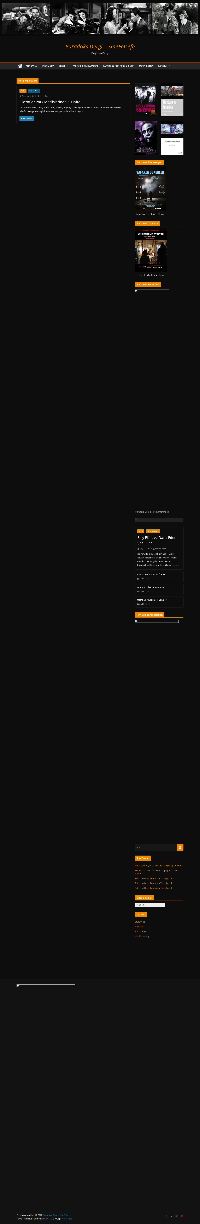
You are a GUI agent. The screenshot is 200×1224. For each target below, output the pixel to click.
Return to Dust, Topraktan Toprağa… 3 (153, 1103)
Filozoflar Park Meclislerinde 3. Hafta (49, 101)
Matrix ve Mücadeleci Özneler (151, 815)
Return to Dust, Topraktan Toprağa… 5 (153, 1094)
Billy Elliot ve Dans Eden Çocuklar (156, 756)
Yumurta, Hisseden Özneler (150, 803)
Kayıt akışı (139, 1142)
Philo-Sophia (153, 717)
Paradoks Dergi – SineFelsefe (100, 46)
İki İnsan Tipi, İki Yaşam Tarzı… (157, 724)
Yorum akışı (140, 1147)
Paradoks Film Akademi (85, 66)
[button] (66, 66)
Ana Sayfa (31, 66)
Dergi (62, 66)
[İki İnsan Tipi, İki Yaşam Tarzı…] (159, 520)
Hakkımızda (47, 66)
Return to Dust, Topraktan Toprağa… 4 (153, 1098)
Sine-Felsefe (34, 91)
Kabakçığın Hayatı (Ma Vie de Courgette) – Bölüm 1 (159, 1081)
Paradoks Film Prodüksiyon (118, 66)
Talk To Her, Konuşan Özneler (151, 790)
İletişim (162, 66)
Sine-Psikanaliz (153, 747)
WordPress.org (142, 1151)
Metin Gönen (146, 66)
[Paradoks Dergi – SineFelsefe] (100, 2)
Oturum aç (140, 1137)
